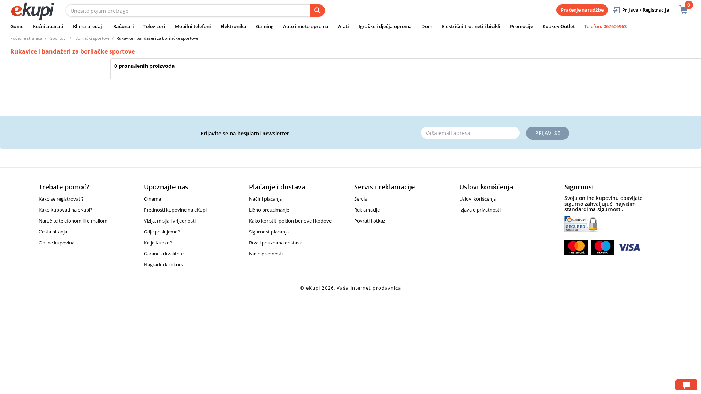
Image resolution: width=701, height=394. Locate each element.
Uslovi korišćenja (477, 199)
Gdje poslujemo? (162, 231)
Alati (343, 26)
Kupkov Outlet (559, 26)
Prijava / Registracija (645, 10)
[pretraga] (317, 10)
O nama (152, 199)
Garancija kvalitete (164, 253)
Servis (360, 199)
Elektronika (233, 26)
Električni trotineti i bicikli (471, 26)
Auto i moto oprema (306, 26)
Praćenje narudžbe (582, 10)
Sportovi (58, 38)
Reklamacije (367, 209)
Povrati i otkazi (370, 220)
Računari (123, 26)
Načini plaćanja (265, 199)
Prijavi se (547, 133)
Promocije (521, 26)
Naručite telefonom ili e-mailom (73, 220)
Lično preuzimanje (269, 209)
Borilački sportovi (92, 38)
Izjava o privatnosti (480, 209)
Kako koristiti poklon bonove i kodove (290, 220)
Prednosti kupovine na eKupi (175, 209)
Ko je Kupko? (158, 242)
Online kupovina (56, 242)
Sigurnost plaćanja (269, 231)
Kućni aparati (48, 26)
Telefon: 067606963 (605, 26)
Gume (16, 26)
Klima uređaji (88, 26)
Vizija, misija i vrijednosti (170, 220)
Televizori (154, 26)
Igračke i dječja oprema (385, 26)
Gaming (264, 26)
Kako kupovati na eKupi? (65, 209)
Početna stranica (26, 38)
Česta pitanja (53, 231)
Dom (426, 26)
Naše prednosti (266, 253)
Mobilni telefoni (193, 26)
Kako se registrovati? (61, 199)
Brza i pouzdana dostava (275, 242)
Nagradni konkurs (163, 264)
